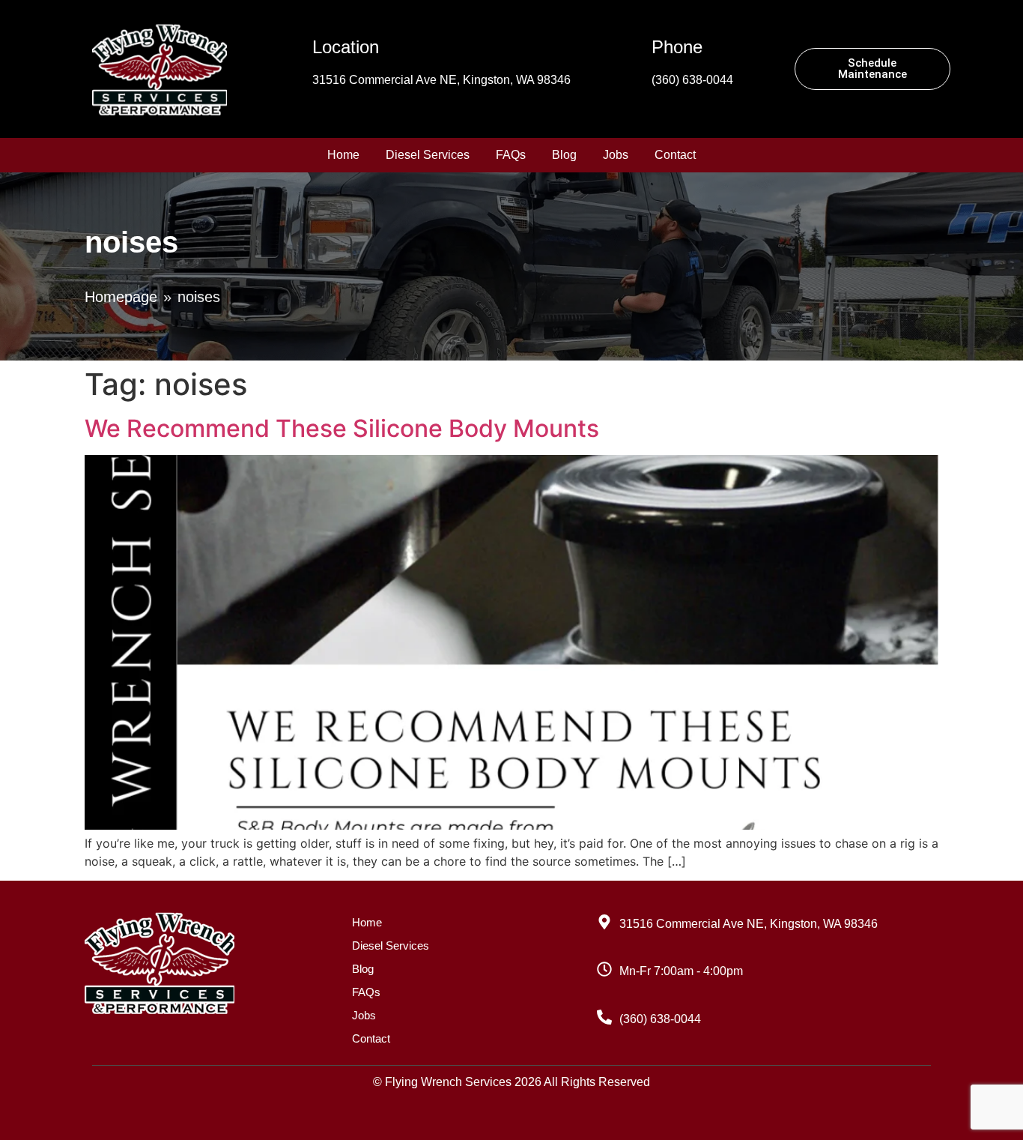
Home (343, 154)
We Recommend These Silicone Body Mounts (342, 428)
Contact (675, 154)
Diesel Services (428, 154)
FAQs (511, 154)
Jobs (615, 154)
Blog (564, 154)
